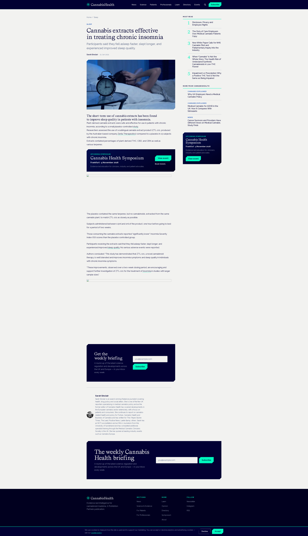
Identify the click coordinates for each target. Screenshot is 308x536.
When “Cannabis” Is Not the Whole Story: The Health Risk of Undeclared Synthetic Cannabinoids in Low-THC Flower (206, 62)
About (164, 520)
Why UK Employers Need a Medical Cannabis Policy (204, 95)
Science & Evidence (144, 506)
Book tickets (160, 164)
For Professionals (143, 515)
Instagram (190, 506)
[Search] (205, 4)
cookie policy (96, 533)
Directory (187, 5)
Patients (153, 5)
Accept (218, 531)
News (134, 5)
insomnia (146, 271)
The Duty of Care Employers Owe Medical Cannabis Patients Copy (206, 33)
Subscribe (215, 5)
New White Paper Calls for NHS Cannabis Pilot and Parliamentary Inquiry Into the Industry (206, 46)
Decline (205, 531)
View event (163, 158)
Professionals (165, 5)
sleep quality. (114, 247)
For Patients (141, 510)
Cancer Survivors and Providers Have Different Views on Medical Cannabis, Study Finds (204, 122)
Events (197, 5)
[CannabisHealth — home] (100, 4)
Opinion (165, 506)
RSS (188, 510)
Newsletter (191, 501)
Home (89, 17)
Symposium (166, 515)
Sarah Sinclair (92, 55)
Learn (177, 5)
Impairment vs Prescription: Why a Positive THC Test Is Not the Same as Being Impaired (206, 75)
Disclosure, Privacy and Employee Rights (202, 23)
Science (143, 5)
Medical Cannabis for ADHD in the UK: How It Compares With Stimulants (203, 108)
